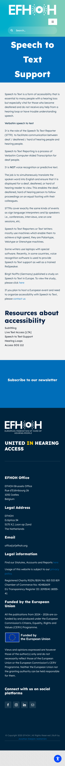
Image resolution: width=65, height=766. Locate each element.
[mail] (32, 704)
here (55, 562)
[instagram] (16, 704)
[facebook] (8, 704)
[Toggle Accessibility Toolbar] (58, 759)
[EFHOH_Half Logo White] (32, 5)
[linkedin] (24, 704)
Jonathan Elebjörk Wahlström (32, 739)
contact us (19, 298)
